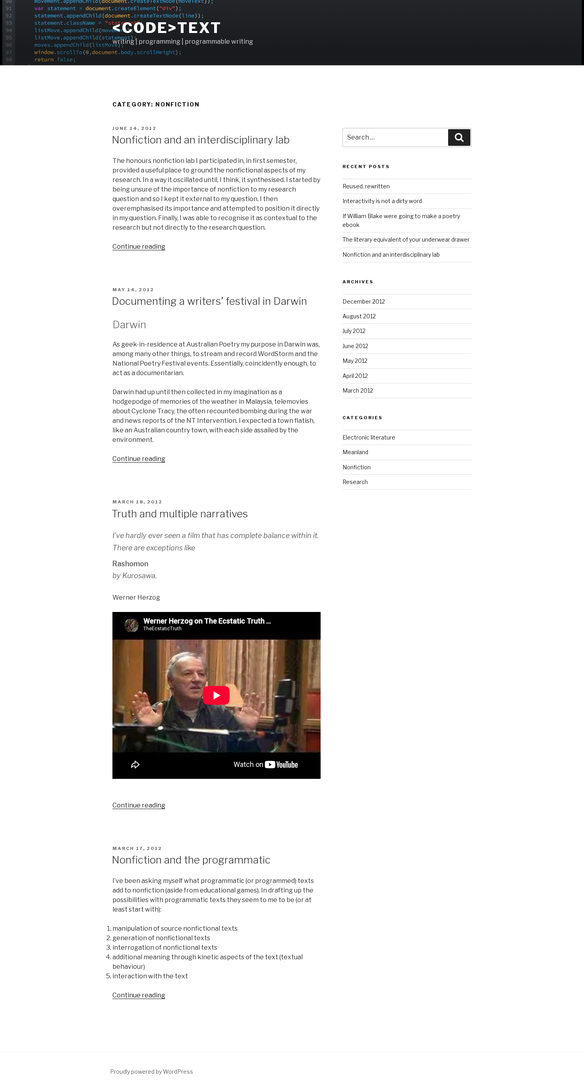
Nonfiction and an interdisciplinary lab (201, 140)
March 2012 (357, 390)
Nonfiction (356, 467)
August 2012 (359, 316)
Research (355, 481)
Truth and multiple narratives (180, 513)
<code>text (167, 28)
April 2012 (355, 375)
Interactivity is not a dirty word (382, 200)
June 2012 (355, 346)
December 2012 (363, 301)
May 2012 (354, 360)
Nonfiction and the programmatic (191, 860)
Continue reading (138, 246)
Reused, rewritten (366, 186)
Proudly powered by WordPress (151, 1071)
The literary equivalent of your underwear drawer (406, 239)
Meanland (355, 452)
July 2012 (353, 330)
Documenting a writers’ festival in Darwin (209, 301)
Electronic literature (368, 437)
